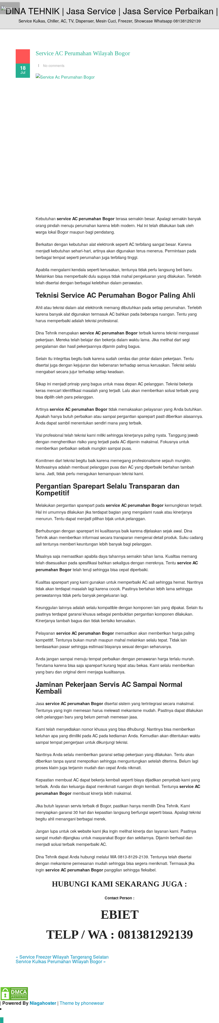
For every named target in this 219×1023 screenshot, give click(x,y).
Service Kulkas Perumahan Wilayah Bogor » (61, 961)
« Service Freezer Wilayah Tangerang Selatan (62, 956)
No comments (53, 65)
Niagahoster (43, 1003)
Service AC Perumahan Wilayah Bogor (83, 53)
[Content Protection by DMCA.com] (14, 993)
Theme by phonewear (82, 1003)
